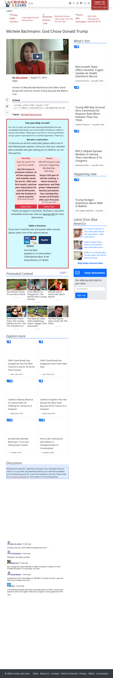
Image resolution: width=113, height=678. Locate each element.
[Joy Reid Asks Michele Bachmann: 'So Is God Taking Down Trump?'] (21, 426)
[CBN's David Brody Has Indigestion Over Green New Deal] (54, 348)
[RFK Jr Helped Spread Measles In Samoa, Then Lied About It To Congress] (90, 138)
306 (41, 420)
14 (7, 112)
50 (75, 131)
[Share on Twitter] (7, 106)
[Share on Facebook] (7, 100)
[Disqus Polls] (37, 509)
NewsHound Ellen (82, 165)
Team (35, 673)
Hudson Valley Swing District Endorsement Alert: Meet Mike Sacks (93, 245)
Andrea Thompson (82, 124)
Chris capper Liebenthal (84, 210)
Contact (55, 673)
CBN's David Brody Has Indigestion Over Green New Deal (53, 363)
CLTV (30, 3)
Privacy (83, 673)
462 (8, 420)
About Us (45, 673)
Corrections (102, 673)
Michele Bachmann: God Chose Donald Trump (47, 31)
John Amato (21, 77)
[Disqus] (37, 567)
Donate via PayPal (45, 240)
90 (75, 87)
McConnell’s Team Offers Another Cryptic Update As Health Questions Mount (89, 71)
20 (75, 180)
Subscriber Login (100, 7)
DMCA (91, 673)
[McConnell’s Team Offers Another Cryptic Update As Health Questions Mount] (90, 54)
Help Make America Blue (90, 263)
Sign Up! (81, 295)
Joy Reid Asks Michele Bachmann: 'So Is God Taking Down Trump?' (18, 441)
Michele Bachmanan (31, 114)
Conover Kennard (82, 81)
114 (8, 381)
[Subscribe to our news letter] (85, 3)
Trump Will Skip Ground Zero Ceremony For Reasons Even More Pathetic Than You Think (90, 113)
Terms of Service (19, 477)
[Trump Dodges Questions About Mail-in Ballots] (90, 187)
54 (75, 47)
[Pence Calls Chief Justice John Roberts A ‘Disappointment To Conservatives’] (54, 426)
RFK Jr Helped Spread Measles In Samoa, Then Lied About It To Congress (88, 155)
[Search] (89, 3)
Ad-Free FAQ (49, 214)
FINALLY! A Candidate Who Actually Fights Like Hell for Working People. (95, 255)
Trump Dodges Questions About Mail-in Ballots (89, 203)
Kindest (30, 245)
